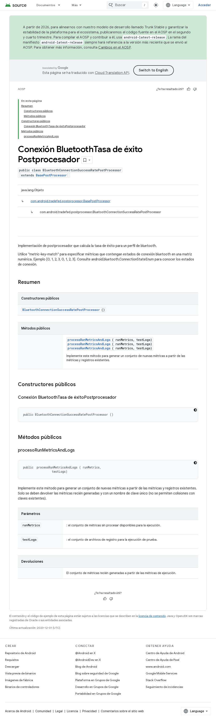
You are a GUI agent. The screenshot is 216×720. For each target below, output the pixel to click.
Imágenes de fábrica (19, 680)
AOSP (21, 89)
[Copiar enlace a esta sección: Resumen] (45, 282)
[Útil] (188, 89)
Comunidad (43, 711)
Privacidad (89, 711)
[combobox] (128, 5)
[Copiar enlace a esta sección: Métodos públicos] (67, 437)
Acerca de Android (18, 711)
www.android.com (158, 666)
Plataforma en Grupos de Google (97, 680)
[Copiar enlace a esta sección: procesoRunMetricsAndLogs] (79, 450)
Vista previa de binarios (20, 673)
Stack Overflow (156, 680)
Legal (59, 711)
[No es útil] (195, 89)
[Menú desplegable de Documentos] (61, 5)
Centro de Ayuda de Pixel (162, 660)
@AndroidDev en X (88, 660)
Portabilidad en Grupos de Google (98, 694)
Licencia (72, 711)
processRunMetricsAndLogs (89, 340)
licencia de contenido (152, 616)
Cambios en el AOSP (114, 47)
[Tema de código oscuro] (195, 409)
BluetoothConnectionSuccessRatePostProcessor (61, 310)
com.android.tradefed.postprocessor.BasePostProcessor (70, 201)
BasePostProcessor (51, 175)
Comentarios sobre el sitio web (122, 711)
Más (75, 5)
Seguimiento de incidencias (164, 687)
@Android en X (85, 653)
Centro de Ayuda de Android (165, 653)
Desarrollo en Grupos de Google (96, 687)
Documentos (45, 5)
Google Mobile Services (161, 673)
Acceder (204, 5)
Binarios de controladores (22, 687)
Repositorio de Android (20, 653)
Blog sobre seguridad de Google (97, 673)
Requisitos (12, 660)
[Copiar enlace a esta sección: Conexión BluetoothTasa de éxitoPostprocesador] (120, 397)
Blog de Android (86, 666)
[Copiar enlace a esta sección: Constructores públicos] (81, 384)
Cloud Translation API (112, 73)
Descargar (12, 666)
